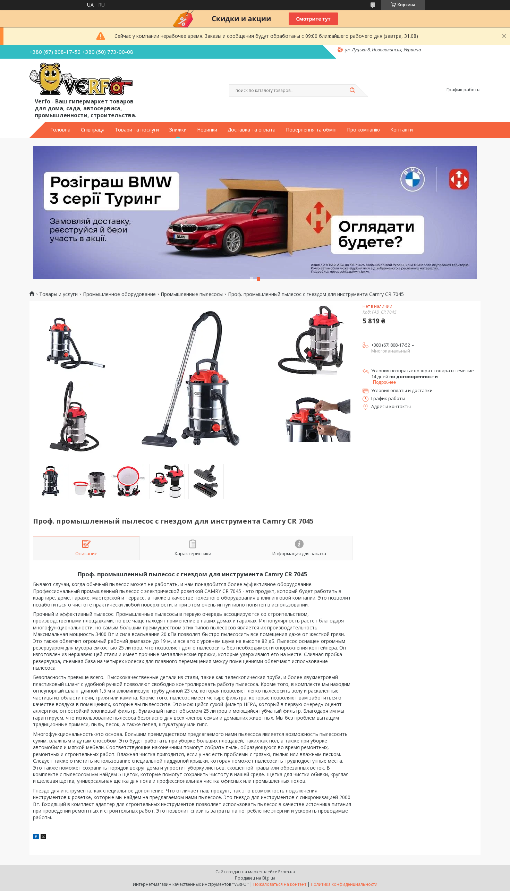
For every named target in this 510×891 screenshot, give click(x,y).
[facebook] (36, 837)
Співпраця (92, 129)
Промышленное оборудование (119, 294)
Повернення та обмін (311, 129)
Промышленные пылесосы (192, 294)
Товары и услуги (58, 294)
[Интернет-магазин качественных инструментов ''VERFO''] (81, 79)
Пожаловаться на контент (279, 884)
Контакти (401, 129)
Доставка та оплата (251, 129)
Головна (60, 129)
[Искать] (352, 90)
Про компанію (363, 129)
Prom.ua (286, 872)
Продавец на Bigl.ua (255, 878)
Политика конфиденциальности (344, 884)
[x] (43, 837)
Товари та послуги (137, 129)
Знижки (178, 129)
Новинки (207, 129)
